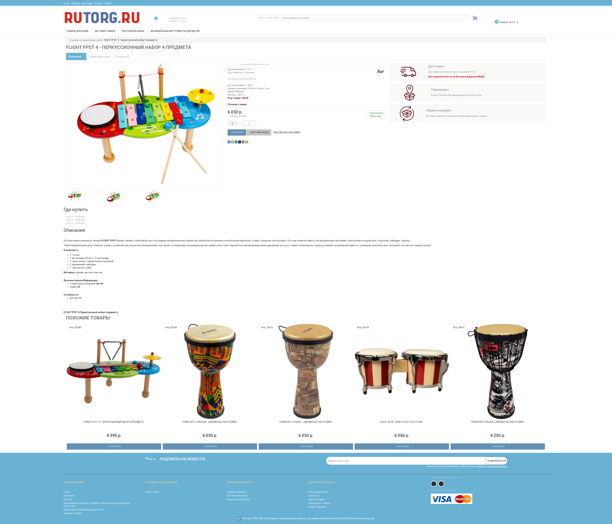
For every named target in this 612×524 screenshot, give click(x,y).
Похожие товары (237, 104)
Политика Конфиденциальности (83, 510)
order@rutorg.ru (177, 18)
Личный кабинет (237, 492)
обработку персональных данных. (492, 466)
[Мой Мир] (236, 142)
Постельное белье (133, 31)
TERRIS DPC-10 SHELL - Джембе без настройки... (306, 422)
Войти (108, 3)
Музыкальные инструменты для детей (175, 31)
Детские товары (105, 31)
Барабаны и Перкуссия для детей (86, 40)
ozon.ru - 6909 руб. (75, 220)
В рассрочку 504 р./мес (376, 114)
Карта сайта (152, 492)
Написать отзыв (261, 64)
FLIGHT (249, 69)
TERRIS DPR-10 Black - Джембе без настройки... (498, 422)
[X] (239, 142)
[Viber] (243, 142)
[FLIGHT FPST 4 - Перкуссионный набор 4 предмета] (74, 196)
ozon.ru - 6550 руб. (75, 223)
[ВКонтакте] (229, 142)
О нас (67, 492)
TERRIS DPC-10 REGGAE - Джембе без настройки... (210, 422)
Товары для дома (77, 31)
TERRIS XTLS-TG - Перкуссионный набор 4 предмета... (114, 422)
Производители (318, 492)
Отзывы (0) (122, 56)
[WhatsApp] (246, 142)
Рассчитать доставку (287, 132)
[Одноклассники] (232, 142)
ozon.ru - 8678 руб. (75, 216)
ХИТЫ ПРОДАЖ (316, 499)
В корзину (237, 132)
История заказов (237, 496)
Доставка (69, 496)
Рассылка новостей (238, 499)
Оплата (68, 499)
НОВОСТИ (313, 496)
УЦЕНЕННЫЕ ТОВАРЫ (319, 503)
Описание (75, 56)
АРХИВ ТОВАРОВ (317, 507)
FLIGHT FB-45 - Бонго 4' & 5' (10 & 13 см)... (402, 422)
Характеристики (99, 56)
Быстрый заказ (259, 132)
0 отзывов (245, 64)
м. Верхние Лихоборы (242, 79)
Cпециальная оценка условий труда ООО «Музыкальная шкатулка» (97, 504)
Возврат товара (73, 513)
